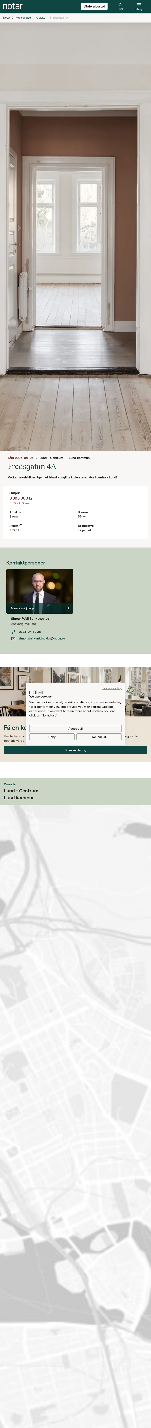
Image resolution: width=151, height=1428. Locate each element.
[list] (42, 635)
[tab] (13, 6)
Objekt (40, 17)
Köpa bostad (23, 17)
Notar (6, 17)
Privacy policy (112, 688)
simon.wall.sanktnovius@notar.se (42, 638)
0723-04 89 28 (30, 631)
